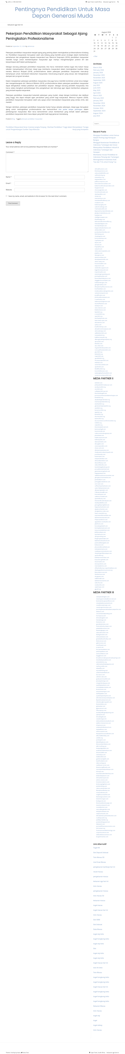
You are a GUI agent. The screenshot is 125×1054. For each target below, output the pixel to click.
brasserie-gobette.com (101, 559)
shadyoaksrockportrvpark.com (104, 452)
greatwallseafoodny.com (103, 639)
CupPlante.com (99, 240)
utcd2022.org (98, 408)
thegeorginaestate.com (101, 538)
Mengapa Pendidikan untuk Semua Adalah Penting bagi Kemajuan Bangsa (106, 137)
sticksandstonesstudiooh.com (105, 721)
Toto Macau (97, 972)
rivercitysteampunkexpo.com (104, 769)
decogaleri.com (99, 444)
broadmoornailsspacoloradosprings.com (108, 658)
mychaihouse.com (100, 534)
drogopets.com (99, 576)
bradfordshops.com (101, 327)
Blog (13, 119)
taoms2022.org (99, 418)
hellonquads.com (100, 439)
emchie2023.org (99, 404)
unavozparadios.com (101, 446)
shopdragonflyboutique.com (103, 553)
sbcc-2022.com (99, 346)
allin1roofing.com (101, 746)
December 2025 (99, 75)
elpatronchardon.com (101, 509)
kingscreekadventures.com (103, 228)
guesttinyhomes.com (102, 624)
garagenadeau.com (100, 284)
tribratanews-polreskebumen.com (106, 815)
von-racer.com (99, 484)
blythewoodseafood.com (102, 540)
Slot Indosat (97, 924)
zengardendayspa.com (103, 683)
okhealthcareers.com (101, 169)
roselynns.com (99, 202)
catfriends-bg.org (100, 175)
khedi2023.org (99, 397)
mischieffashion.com (101, 303)
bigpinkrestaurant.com (101, 270)
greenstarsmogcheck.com (102, 471)
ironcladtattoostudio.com (103, 687)
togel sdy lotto (98, 958)
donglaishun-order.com (102, 511)
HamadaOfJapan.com (101, 223)
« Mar (95, 56)
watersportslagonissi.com (102, 301)
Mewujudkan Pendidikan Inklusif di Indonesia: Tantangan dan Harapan (106, 149)
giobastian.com (100, 706)
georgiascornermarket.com (103, 477)
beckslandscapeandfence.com (105, 601)
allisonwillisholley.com (102, 736)
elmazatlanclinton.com (101, 461)
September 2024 (99, 111)
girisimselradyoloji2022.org (102, 406)
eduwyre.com (99, 306)
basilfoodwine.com (101, 761)
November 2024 (99, 106)
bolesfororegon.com (102, 799)
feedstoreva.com (100, 574)
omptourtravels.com (102, 813)
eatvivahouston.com (102, 632)
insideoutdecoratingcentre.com (104, 291)
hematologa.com (101, 620)
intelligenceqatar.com (101, 217)
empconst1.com (99, 266)
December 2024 (99, 103)
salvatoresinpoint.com (101, 293)
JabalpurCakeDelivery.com (102, 213)
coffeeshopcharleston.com (103, 486)
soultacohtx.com (99, 585)
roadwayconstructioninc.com (103, 551)
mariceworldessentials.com (103, 515)
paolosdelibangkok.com (102, 543)
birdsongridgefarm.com (103, 784)
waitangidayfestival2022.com (103, 373)
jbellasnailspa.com (100, 532)
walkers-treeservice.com (103, 723)
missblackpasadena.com (103, 660)
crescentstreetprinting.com (104, 613)
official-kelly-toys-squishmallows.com (106, 568)
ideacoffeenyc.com (100, 463)
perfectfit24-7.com (100, 479)
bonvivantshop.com (100, 238)
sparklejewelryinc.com (102, 685)
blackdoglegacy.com (102, 630)
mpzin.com (98, 242)
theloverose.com (101, 641)
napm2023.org (99, 356)
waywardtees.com (100, 179)
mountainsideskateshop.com (104, 773)
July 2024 (96, 116)
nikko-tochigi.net (101, 763)
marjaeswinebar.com (101, 458)
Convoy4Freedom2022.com (103, 350)
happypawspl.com (100, 473)
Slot (94, 948)
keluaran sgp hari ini (109, 2)
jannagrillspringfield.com (102, 505)
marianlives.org (99, 177)
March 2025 (97, 95)
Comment (10, 152)
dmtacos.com (100, 611)
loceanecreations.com (102, 782)
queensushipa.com (100, 257)
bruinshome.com (101, 689)
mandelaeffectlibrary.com (102, 200)
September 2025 (99, 80)
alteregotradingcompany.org (103, 339)
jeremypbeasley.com (101, 276)
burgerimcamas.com (102, 837)
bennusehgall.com (100, 429)
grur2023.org (98, 352)
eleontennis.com (100, 322)
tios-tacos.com (100, 675)
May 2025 (96, 90)
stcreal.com (98, 245)
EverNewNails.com (100, 289)
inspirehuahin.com (100, 272)
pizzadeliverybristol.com (102, 469)
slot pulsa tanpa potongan (70, 109)
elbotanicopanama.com (102, 450)
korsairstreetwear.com (103, 649)
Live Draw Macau (99, 862)
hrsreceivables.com (100, 263)
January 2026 (98, 72)
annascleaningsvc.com (103, 691)
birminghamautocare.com (102, 528)
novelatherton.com (101, 807)
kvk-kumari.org (100, 828)
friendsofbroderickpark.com (103, 501)
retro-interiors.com (100, 308)
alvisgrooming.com (100, 536)
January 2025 (98, 100)
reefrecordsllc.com (101, 666)
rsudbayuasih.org (101, 818)
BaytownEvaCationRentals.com (104, 211)
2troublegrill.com (101, 717)
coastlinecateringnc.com (103, 605)
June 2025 (96, 88)
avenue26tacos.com (102, 653)
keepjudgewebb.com (102, 748)
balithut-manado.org (101, 337)
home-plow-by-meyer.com (104, 626)
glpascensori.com (101, 708)
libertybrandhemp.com (103, 790)
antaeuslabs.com (100, 230)
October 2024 (98, 108)
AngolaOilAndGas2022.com (103, 348)
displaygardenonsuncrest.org (103, 570)
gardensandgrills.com (102, 759)
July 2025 (96, 85)
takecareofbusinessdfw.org (103, 221)
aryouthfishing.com (102, 670)
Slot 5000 (96, 920)
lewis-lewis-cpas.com (101, 320)
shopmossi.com (100, 725)
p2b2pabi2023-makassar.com (103, 385)
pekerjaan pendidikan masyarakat (31, 119)
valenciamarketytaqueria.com (105, 664)
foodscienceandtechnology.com (105, 830)
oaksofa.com (98, 583)
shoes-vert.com (99, 448)
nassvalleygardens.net (103, 809)
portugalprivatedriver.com (102, 482)
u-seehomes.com (100, 299)
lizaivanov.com (100, 622)
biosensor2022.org (100, 410)
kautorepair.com (99, 456)
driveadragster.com (102, 618)
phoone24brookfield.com (102, 547)
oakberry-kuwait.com (101, 496)
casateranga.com (101, 719)
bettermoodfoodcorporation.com (104, 186)
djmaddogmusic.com (102, 742)
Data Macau (97, 929)
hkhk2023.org (99, 354)
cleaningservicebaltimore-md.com (106, 599)
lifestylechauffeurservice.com (103, 287)
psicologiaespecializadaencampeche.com (108, 609)
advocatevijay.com (100, 331)
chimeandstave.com (102, 637)
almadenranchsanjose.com (103, 329)
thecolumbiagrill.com (101, 393)
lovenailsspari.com (100, 494)
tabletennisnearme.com (102, 581)
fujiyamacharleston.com (102, 507)
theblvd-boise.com (100, 310)
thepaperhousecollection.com (105, 733)
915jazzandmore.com (101, 519)
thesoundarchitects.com (103, 744)
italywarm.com (100, 824)
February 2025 (98, 98)
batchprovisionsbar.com (102, 557)
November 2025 (99, 78)
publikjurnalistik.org (102, 820)
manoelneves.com (100, 198)
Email (8, 183)
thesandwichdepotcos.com (103, 278)
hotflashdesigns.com (101, 282)
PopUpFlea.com (99, 247)
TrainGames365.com (101, 209)
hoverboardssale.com (101, 192)
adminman (31, 46)
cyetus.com (98, 325)
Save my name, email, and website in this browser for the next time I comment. (37, 196)
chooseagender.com (101, 190)
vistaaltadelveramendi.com (104, 603)
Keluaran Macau (99, 1006)
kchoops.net (100, 771)
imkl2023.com (99, 362)
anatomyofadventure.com (104, 750)
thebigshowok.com (101, 634)
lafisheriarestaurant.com (102, 517)
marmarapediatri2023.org (102, 402)
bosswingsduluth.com (101, 526)
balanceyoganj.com (100, 204)
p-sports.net (99, 647)
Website (9, 190)
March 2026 (97, 67)
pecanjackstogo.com (102, 681)
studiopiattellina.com (101, 503)
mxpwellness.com (101, 729)
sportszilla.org (99, 555)
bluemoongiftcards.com (103, 767)
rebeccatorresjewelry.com (102, 251)
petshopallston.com (102, 651)
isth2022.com (98, 383)
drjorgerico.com (99, 255)
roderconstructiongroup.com (103, 433)
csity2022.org (98, 425)
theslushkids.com (101, 704)
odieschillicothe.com (101, 465)
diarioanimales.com (100, 442)
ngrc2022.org (98, 316)
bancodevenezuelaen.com (103, 183)
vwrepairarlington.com (102, 597)
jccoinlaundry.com (100, 454)
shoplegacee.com (100, 236)
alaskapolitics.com (100, 194)
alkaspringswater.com (101, 490)
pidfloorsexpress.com (101, 181)
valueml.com (98, 249)
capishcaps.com (99, 587)
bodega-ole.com (101, 801)
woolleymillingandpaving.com (105, 712)
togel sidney (97, 1025)
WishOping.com (99, 234)
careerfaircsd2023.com (101, 364)
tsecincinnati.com (100, 431)
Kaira (18, 1052)
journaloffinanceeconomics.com (105, 826)
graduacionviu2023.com (103, 679)
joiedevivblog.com (101, 786)
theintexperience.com (101, 171)
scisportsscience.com (102, 832)
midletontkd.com (101, 757)
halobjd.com (98, 215)
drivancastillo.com (101, 752)
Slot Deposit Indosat (100, 852)
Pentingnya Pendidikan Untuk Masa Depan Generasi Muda (62, 12)
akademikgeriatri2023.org (102, 400)
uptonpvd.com (100, 714)
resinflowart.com (101, 645)
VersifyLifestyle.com (101, 226)
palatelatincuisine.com (102, 628)
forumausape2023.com (101, 360)
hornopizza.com (101, 616)
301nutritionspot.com (102, 778)
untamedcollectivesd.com (103, 727)
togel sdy (96, 1016)
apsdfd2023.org (99, 358)
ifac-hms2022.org (100, 416)
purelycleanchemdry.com (102, 232)
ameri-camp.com (99, 261)
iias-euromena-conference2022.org (105, 421)
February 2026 (98, 70)
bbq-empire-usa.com (101, 572)
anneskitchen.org (101, 662)
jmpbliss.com (98, 253)
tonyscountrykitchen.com (102, 530)
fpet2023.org (98, 312)
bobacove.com (99, 545)
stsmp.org (98, 196)
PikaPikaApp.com (100, 219)
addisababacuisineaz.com (104, 834)
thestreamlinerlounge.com (104, 803)
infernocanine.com (101, 731)
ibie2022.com (98, 343)
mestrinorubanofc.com (103, 805)
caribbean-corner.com (102, 765)
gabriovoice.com (101, 643)
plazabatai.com (99, 435)
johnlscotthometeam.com (102, 297)
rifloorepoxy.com (101, 710)
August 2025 (97, 83)
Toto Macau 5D (98, 857)
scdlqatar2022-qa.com (101, 391)
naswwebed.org (99, 335)
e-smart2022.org (99, 314)
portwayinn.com (101, 740)
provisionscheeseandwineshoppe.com (106, 395)
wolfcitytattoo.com (101, 693)
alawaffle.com (100, 668)
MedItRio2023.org (100, 369)
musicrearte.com (100, 562)
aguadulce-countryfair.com (103, 522)
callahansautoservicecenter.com (104, 475)
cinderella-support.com (101, 268)
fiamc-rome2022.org (100, 513)
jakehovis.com (99, 524)
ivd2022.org (98, 423)
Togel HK (96, 848)
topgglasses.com (101, 656)
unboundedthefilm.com (102, 173)
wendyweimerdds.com (101, 259)
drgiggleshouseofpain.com (103, 280)
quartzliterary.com (100, 498)
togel (95, 1020)
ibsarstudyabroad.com (101, 427)
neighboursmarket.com (103, 794)
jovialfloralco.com (100, 295)
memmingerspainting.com (102, 274)
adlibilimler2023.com (101, 333)
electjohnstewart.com (102, 811)
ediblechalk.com (99, 578)
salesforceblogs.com (101, 207)
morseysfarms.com (100, 564)
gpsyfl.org (98, 589)
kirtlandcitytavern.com (102, 776)
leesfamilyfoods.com (101, 318)
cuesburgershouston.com (103, 607)
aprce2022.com (99, 341)
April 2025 (97, 93)
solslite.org (99, 738)
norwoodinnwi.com (101, 792)
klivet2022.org (99, 414)
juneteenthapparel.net (103, 822)
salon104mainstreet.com (102, 488)
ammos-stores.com (102, 780)
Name (9, 177)
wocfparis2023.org (100, 387)
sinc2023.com (99, 389)
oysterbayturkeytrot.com (103, 696)
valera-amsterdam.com (103, 788)
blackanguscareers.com (103, 797)
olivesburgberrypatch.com (104, 702)
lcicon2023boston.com (101, 371)
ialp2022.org (98, 412)
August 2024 (97, 113)
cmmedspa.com (100, 755)
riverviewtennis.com (101, 566)
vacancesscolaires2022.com (103, 375)
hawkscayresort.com (101, 437)
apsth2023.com (99, 367)
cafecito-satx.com (101, 677)
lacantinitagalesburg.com (102, 467)
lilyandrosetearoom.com (103, 700)
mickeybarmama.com (101, 549)
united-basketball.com (102, 672)
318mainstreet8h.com (101, 492)
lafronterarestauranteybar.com (105, 698)
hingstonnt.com (99, 188)
